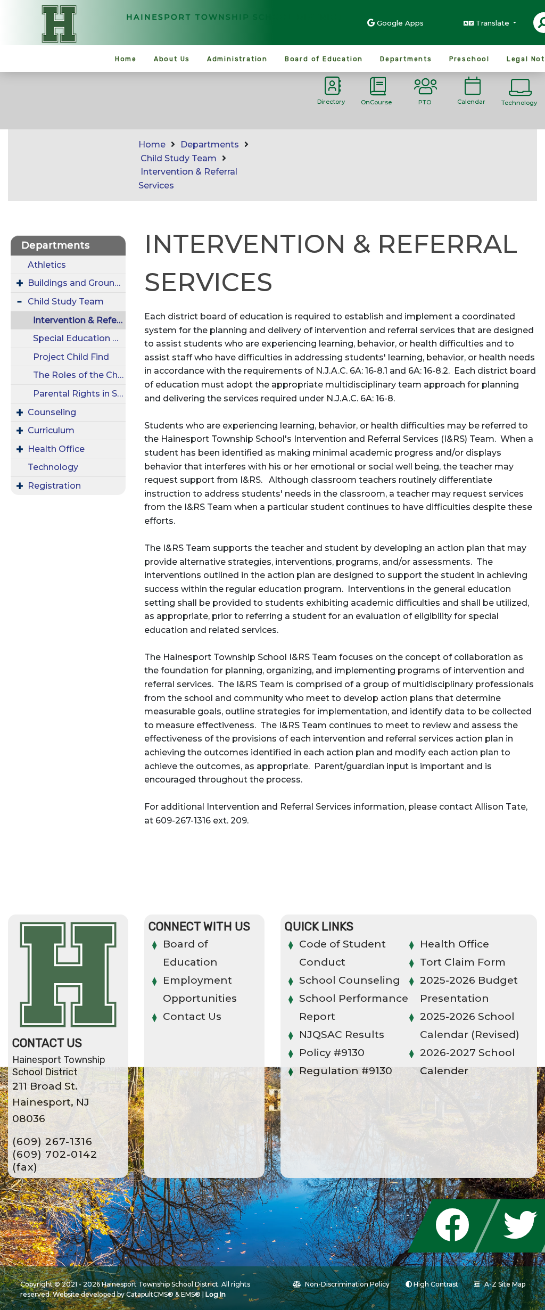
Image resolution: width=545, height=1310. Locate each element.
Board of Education (324, 59)
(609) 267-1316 (52, 1141)
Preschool (469, 59)
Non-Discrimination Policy (347, 1284)
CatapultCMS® (150, 1294)
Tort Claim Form (463, 962)
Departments (406, 59)
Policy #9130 (332, 1053)
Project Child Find (71, 357)
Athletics (47, 265)
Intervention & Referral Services (79, 320)
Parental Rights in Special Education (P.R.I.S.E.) (79, 394)
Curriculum (51, 430)
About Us (172, 59)
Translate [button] (493, 23)
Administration (237, 59)
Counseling (52, 412)
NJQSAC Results (341, 1034)
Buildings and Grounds (76, 283)
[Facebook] (456, 1250)
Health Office (56, 449)
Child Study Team (179, 158)
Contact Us (192, 1016)
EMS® (191, 1294)
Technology (53, 467)
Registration (54, 486)
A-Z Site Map (504, 1284)
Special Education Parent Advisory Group (79, 338)
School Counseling (349, 980)
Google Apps (400, 23)
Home (126, 59)
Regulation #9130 (345, 1071)
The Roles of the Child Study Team (79, 375)
